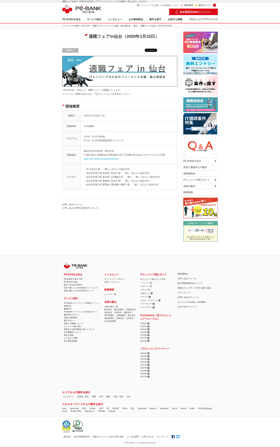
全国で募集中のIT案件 (195, 167)
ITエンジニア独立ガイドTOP (152, 279)
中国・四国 (118, 396)
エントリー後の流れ (72, 326)
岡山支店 (131, 315)
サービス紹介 (94, 19)
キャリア (144, 297)
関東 (94, 396)
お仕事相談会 (136, 19)
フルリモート (68, 396)
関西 (108, 396)
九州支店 (130, 318)
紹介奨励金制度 (70, 341)
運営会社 (67, 437)
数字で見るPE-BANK (73, 285)
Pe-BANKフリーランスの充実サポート (81, 312)
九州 (128, 396)
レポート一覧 (146, 286)
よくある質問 (133, 437)
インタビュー (115, 19)
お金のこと (145, 293)
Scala (64, 411)
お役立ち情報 (175, 19)
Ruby (124, 408)
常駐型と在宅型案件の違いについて (79, 329)
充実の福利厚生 (70, 318)
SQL (132, 408)
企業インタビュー (112, 282)
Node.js (153, 408)
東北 (135, 26)
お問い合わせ (147, 437)
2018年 (143, 335)
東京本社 (108, 309)
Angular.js (164, 408)
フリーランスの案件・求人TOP (75, 26)
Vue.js (174, 408)
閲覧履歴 (188, 5)
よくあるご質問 (70, 338)
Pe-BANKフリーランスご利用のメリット (81, 303)
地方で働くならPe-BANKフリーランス (81, 288)
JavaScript (74, 408)
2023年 (143, 323)
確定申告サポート (71, 315)
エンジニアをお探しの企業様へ (192, 302)
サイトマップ (184, 292)
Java (64, 408)
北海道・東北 (83, 396)
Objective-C (90, 411)
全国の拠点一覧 (111, 306)
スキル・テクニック (149, 300)
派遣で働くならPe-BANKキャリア (79, 291)
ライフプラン (146, 307)
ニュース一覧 (110, 294)
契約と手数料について (73, 323)
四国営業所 (109, 318)
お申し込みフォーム (187, 278)
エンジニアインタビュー (115, 279)
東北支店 (108, 312)
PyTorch (112, 411)
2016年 (143, 341)
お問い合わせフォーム (188, 297)
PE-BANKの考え (71, 282)
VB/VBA (101, 411)
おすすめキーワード (187, 306)
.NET (101, 408)
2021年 (143, 329)
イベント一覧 (146, 283)
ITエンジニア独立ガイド (196, 179)
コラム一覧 (145, 290)
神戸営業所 (109, 315)
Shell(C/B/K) (75, 411)
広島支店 (120, 318)
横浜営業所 (119, 309)
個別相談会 (189, 173)
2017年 (143, 338)
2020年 (143, 368)
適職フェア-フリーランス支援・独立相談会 (111, 26)
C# (107, 408)
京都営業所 (121, 315)
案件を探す (155, 19)
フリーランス (146, 304)
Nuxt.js (184, 408)
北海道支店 (130, 309)
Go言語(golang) (205, 408)
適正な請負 (69, 335)
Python (92, 408)
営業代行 (68, 306)
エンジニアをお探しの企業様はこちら (159, 5)
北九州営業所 (110, 321)
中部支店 (118, 312)
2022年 (143, 326)
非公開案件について (72, 332)
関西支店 (128, 312)
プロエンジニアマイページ (203, 19)
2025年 (143, 353)
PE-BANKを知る (71, 19)
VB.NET (115, 408)
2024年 (143, 356)
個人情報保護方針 (82, 437)
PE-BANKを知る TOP (73, 279)
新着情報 (188, 192)
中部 (101, 396)
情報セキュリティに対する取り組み (194, 288)
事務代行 (68, 309)
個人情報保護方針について (190, 283)
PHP (84, 408)
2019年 (143, 332)
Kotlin (192, 408)
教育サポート (70, 320)
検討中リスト (206, 5)
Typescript (142, 408)
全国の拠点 (189, 186)
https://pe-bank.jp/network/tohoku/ (101, 158)
